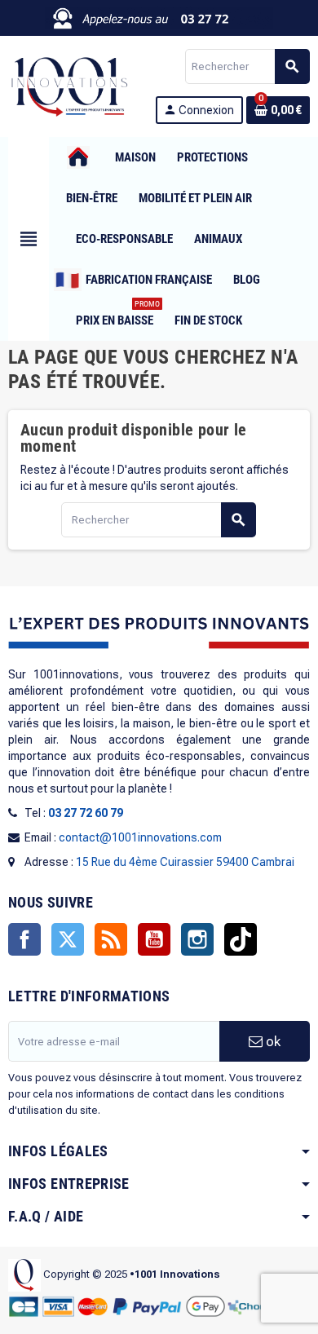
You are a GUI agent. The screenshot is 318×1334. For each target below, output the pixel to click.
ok (271, 1041)
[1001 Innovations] (68, 85)
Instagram (197, 939)
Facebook (24, 939)
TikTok (240, 939)
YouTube (154, 939)
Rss (111, 939)
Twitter (67, 939)
